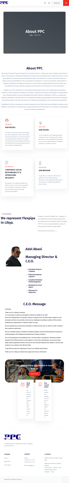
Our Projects (7, 465)
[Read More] (25, 399)
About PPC (7, 461)
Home (31, 35)
